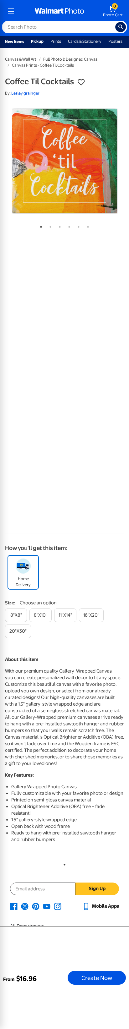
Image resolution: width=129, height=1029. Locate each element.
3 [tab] (58, 226)
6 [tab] (87, 226)
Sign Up (97, 888)
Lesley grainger (25, 93)
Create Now (96, 977)
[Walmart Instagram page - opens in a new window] (57, 906)
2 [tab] (49, 226)
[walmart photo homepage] (59, 11)
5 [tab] (77, 226)
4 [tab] (68, 226)
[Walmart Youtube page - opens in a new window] (46, 906)
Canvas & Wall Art (20, 59)
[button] (81, 82)
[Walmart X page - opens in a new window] (24, 906)
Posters (115, 41)
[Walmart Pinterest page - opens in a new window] (35, 906)
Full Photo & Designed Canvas (70, 59)
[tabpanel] (64, 161)
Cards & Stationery (84, 41)
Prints (55, 41)
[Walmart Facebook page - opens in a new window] (14, 906)
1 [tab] (40, 226)
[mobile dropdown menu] (11, 11)
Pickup (37, 41)
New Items (14, 41)
